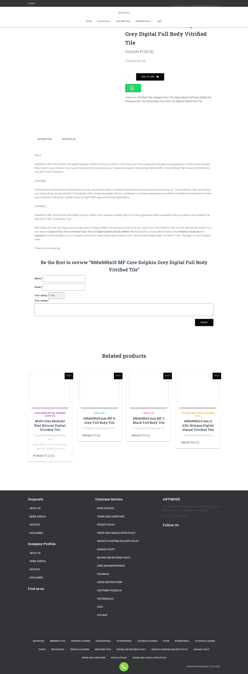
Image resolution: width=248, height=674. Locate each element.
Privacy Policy (106, 524)
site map (102, 615)
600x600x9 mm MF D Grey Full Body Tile (99, 420)
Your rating (42, 295)
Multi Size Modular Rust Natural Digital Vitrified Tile (50, 425)
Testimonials (105, 598)
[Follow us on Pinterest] (186, 535)
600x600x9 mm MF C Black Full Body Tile (149, 420)
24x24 (97, 413)
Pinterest (183, 231)
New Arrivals (123, 21)
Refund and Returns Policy (114, 557)
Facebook (194, 231)
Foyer (166, 641)
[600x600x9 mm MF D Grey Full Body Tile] (99, 388)
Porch (42, 649)
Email (39, 287)
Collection (103, 21)
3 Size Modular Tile (44, 413)
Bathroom (38, 641)
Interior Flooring (80, 641)
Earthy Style (152, 101)
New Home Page (103, 649)
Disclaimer (36, 533)
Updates (31, 3)
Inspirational (142, 21)
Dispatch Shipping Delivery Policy (118, 541)
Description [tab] (44, 139)
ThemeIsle (214, 666)
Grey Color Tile (167, 101)
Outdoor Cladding (205, 641)
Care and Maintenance (111, 565)
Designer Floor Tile (163, 97)
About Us (35, 508)
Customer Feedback (109, 590)
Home (89, 21)
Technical (103, 574)
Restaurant (57, 649)
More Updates (105, 508)
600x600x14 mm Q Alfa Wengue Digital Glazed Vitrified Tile (198, 425)
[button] (110, 21)
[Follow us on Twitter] (177, 535)
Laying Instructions (109, 582)
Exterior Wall (103, 641)
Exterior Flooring (147, 641)
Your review (42, 300)
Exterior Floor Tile (82, 231)
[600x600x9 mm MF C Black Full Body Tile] (148, 388)
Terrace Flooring (79, 649)
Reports (35, 524)
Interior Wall (182, 641)
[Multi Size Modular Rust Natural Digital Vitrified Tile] (50, 388)
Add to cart (148, 77)
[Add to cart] (65, 455)
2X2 (103, 413)
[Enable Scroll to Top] (241, 667)
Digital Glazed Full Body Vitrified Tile (192, 97)
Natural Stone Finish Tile (189, 101)
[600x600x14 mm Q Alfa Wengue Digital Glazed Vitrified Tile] (198, 388)
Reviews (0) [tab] (69, 139)
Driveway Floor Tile (135, 101)
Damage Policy (106, 549)
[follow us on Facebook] (167, 535)
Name (39, 278)
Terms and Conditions (111, 516)
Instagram (40, 235)
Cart (159, 21)
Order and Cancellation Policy (116, 533)
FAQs (100, 607)
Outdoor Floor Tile (58, 231)
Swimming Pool (58, 641)
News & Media (38, 516)
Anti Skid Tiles (145, 97)
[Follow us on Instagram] (196, 535)
